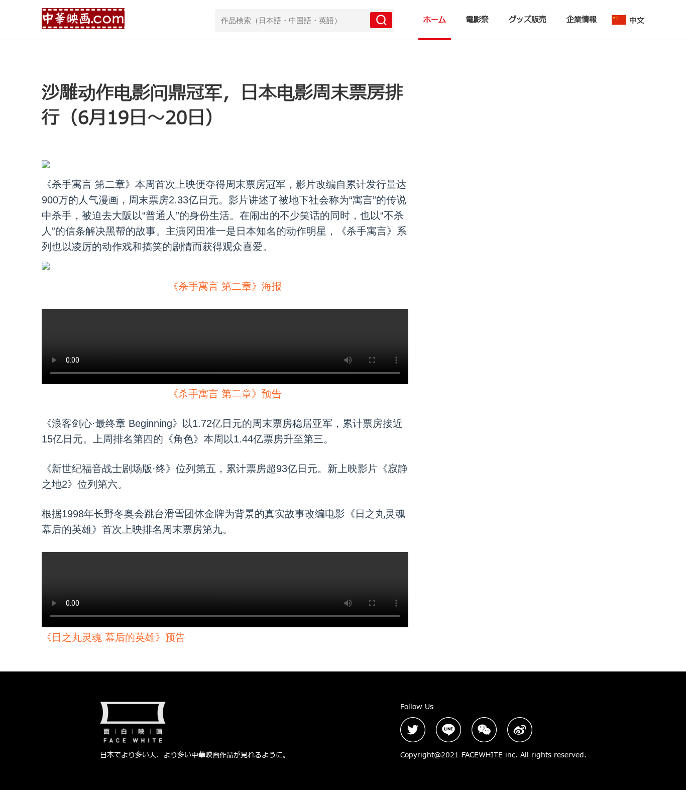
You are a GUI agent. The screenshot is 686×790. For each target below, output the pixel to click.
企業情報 (581, 20)
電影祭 (477, 20)
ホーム (434, 20)
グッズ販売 (527, 20)
